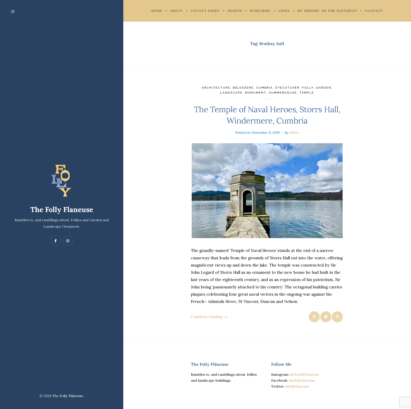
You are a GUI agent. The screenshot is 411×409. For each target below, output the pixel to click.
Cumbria (264, 87)
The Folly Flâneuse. (68, 396)
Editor (294, 132)
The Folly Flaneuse (61, 209)
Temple (306, 92)
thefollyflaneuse (302, 380)
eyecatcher (287, 87)
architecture (216, 87)
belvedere (243, 87)
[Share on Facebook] (314, 316)
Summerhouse (283, 92)
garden (323, 87)
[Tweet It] (325, 316)
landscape (231, 92)
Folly (308, 87)
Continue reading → (209, 316)
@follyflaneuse (297, 386)
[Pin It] (337, 316)
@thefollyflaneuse (304, 374)
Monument (255, 92)
